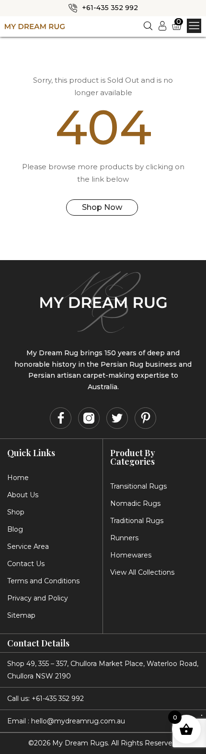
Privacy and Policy (37, 598)
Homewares (130, 555)
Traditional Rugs (136, 520)
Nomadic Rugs (135, 503)
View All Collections (142, 572)
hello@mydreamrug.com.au (78, 721)
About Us (22, 495)
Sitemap (21, 615)
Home (18, 477)
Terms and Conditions (43, 581)
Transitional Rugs (138, 486)
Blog (15, 529)
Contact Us (26, 563)
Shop (15, 512)
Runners (124, 538)
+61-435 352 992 (110, 7)
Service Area (28, 546)
